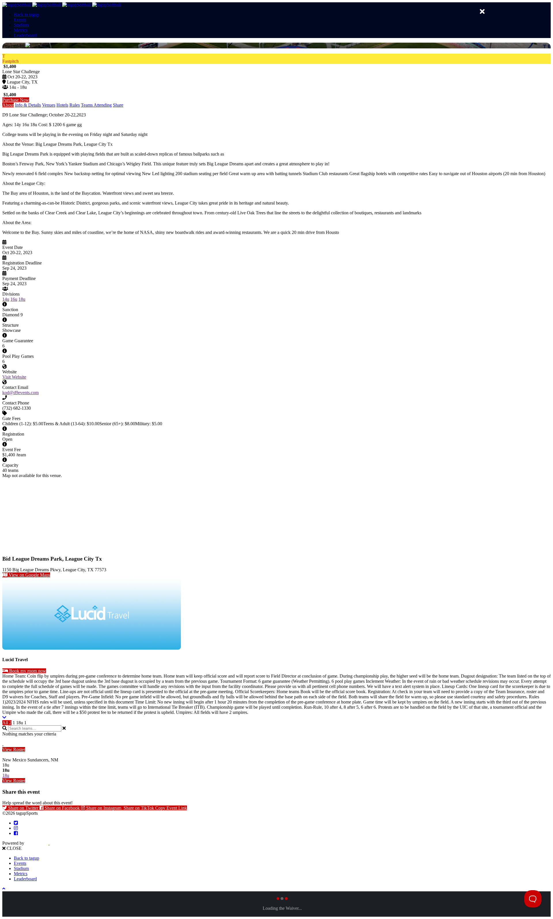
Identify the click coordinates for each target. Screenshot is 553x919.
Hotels (62, 105)
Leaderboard (25, 35)
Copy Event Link (171, 807)
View (13, 749)
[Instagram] (16, 828)
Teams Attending (96, 105)
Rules (74, 105)
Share (118, 105)
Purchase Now (15, 99)
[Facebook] (16, 833)
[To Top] (3, 888)
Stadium (21, 24)
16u (13, 299)
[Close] (482, 11)
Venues (48, 105)
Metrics (20, 30)
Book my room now (27, 670)
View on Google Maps (28, 574)
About (8, 105)
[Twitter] (16, 822)
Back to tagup (26, 14)
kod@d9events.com (20, 392)
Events (20, 19)
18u (21, 299)
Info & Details (28, 105)
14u (5, 299)
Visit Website (14, 377)
